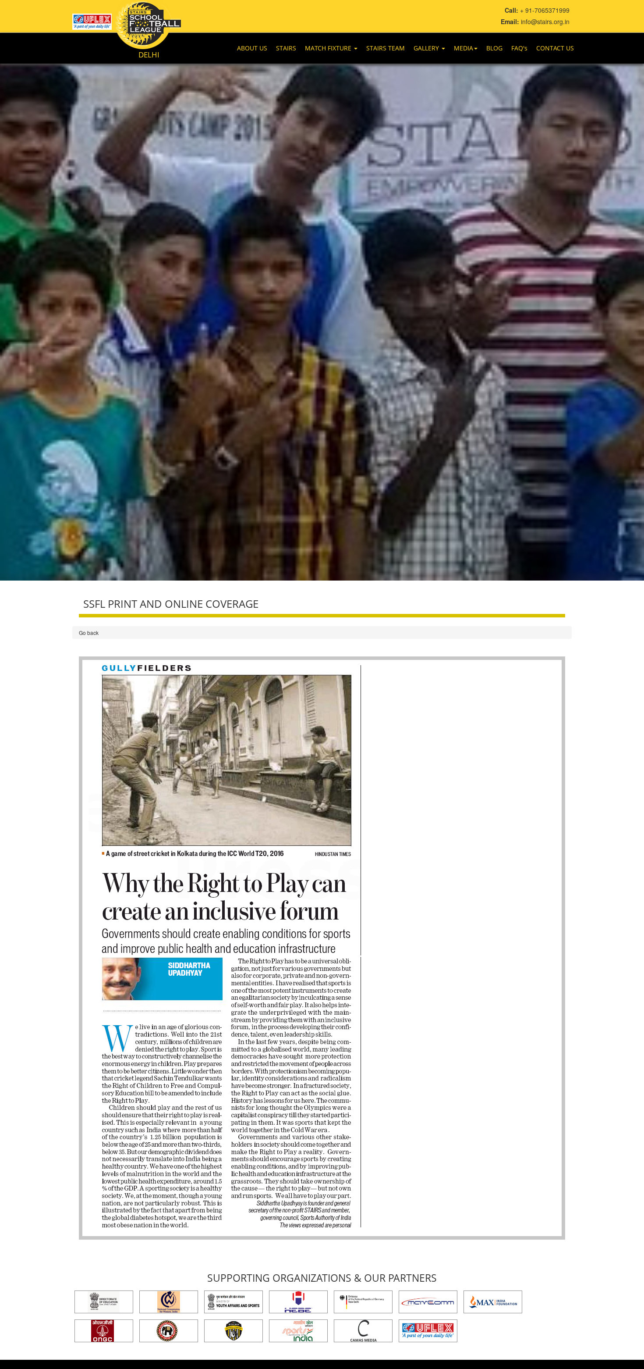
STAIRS (286, 48)
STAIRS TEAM (385, 48)
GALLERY (427, 48)
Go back (89, 632)
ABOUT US (252, 48)
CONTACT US (555, 48)
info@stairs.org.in (545, 21)
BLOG (494, 48)
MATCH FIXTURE (329, 48)
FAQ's (519, 48)
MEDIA (463, 48)
